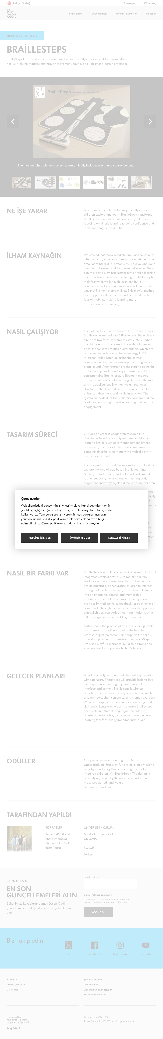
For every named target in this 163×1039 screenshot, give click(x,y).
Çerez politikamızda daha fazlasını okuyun (70, 523)
